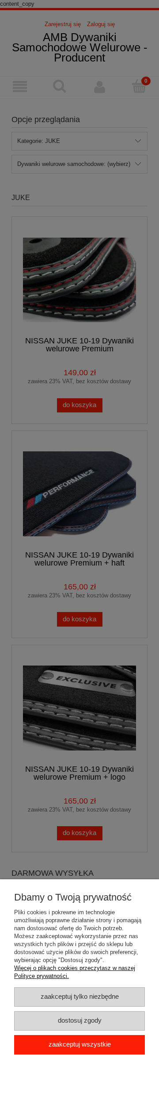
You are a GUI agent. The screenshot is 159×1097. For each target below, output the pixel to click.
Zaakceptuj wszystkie (80, 1044)
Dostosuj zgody (80, 1020)
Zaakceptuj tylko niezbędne (80, 996)
